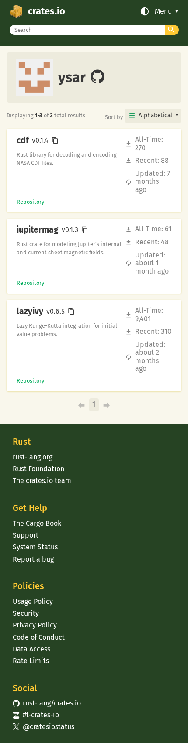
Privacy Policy (35, 625)
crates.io (46, 11)
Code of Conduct (39, 637)
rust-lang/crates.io (47, 703)
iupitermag (38, 230)
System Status (35, 547)
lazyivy (30, 311)
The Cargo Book (37, 523)
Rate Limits (31, 661)
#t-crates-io (36, 715)
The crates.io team (42, 480)
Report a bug (33, 559)
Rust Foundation (38, 469)
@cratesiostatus (43, 726)
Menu (163, 11)
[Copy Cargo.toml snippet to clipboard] (55, 140)
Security (26, 613)
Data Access (31, 649)
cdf (23, 140)
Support (25, 535)
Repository (30, 202)
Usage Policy (33, 601)
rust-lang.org (32, 457)
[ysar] (97, 77)
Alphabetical (155, 115)
